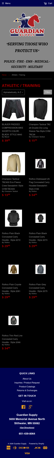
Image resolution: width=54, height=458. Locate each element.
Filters (47, 92)
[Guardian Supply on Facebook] (23, 407)
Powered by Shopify (36, 443)
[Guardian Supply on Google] (31, 407)
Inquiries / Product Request (27, 382)
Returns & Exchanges (27, 390)
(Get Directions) (27, 427)
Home (4, 75)
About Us (27, 378)
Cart (50, 3)
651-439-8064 (27, 433)
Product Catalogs (27, 386)
